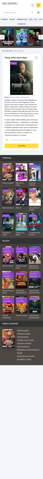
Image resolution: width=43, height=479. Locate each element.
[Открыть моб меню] (38, 5)
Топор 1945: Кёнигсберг (16, 57)
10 (30, 140)
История (12, 97)
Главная (4, 19)
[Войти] (32, 5)
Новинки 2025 (22, 19)
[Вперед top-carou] (40, 37)
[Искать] (32, 12)
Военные (26, 97)
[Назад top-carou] (2, 37)
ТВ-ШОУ (12, 19)
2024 (30, 19)
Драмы (19, 97)
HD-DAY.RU (9, 3)
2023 (35, 19)
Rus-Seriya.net (7, 51)
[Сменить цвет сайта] (38, 12)
